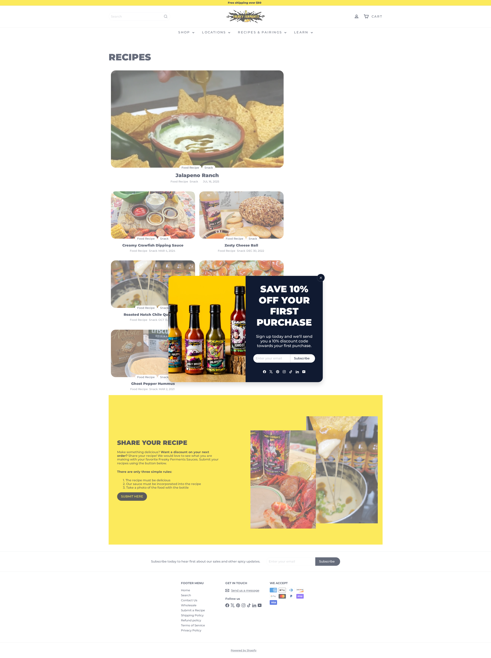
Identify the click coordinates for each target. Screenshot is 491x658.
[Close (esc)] (321, 278)
